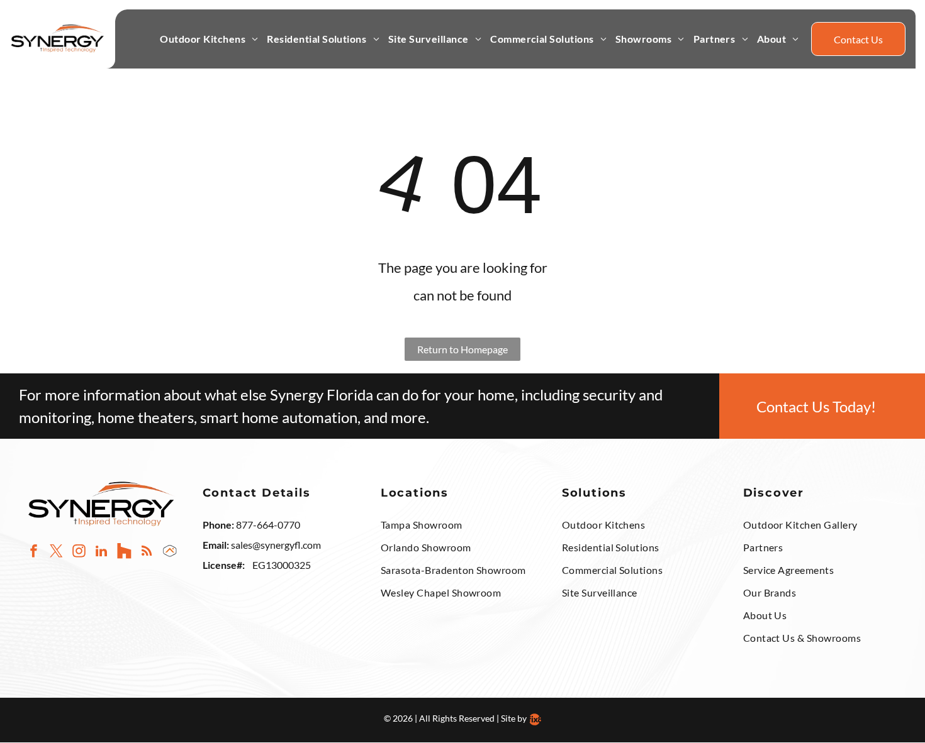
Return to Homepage (462, 349)
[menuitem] (208, 39)
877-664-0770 (268, 525)
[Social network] (124, 552)
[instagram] (79, 552)
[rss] (147, 552)
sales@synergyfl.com (276, 545)
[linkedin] (101, 552)
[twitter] (56, 552)
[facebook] (33, 552)
